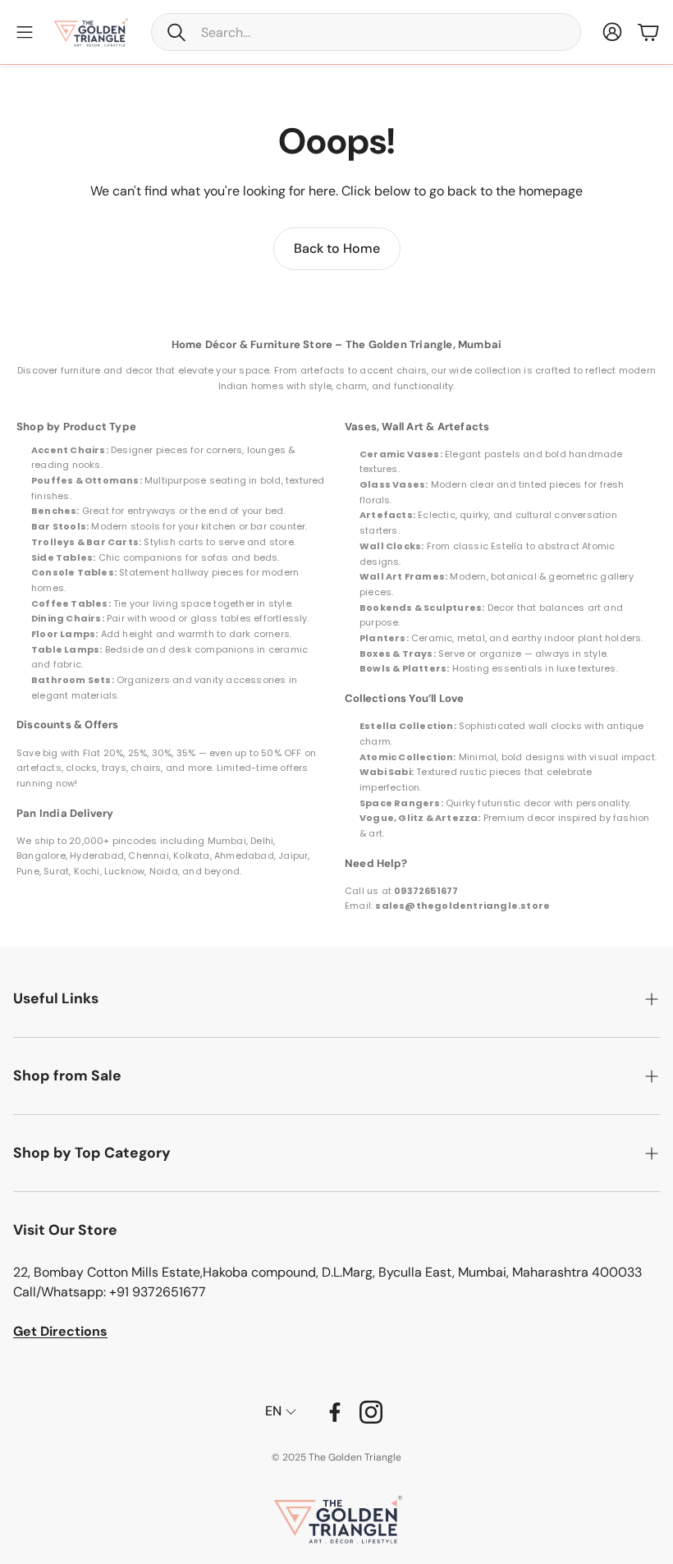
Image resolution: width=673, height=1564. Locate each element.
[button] (366, 32)
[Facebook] (334, 1412)
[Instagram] (370, 1412)
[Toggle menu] (24, 32)
